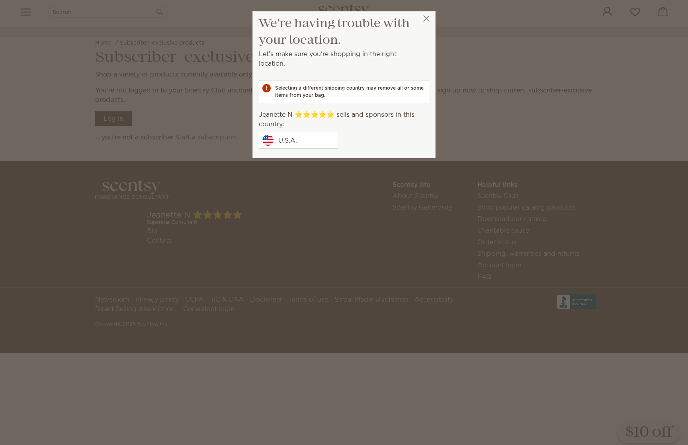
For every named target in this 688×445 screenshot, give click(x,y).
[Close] (426, 19)
